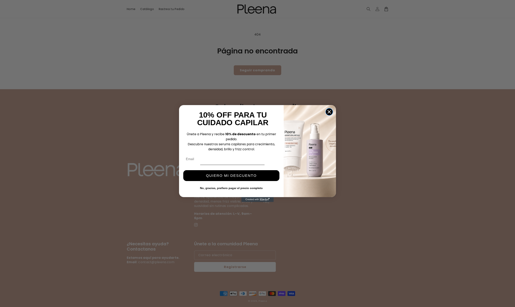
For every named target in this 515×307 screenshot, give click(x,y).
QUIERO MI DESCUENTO (231, 176)
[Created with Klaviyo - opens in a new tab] (257, 199)
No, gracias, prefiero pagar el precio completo (231, 188)
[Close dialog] (329, 111)
